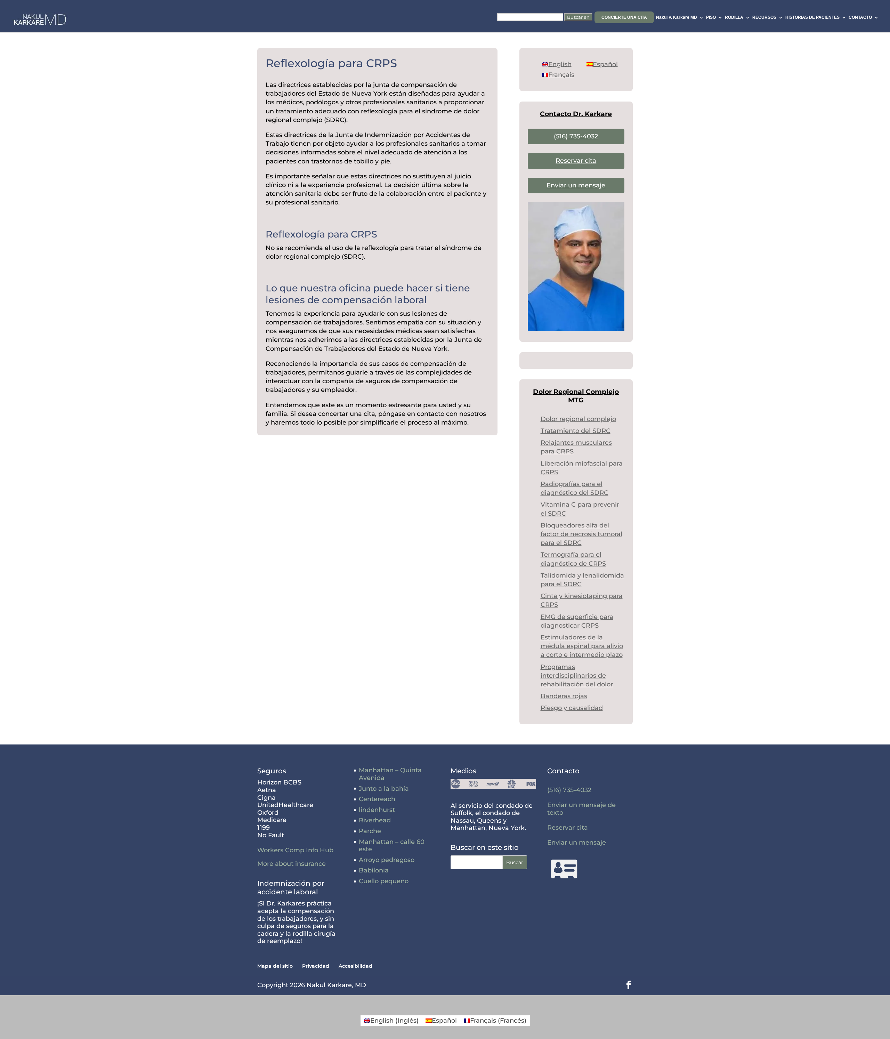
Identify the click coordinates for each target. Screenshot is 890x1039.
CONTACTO (860, 17)
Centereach (377, 799)
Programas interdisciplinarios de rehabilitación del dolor (577, 675)
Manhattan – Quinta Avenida (390, 774)
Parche (370, 831)
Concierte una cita (624, 17)
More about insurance (291, 864)
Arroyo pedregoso (386, 860)
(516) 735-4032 (576, 136)
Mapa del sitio (275, 966)
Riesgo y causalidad (572, 708)
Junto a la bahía (384, 788)
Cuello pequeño (383, 881)
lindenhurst (377, 810)
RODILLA (734, 17)
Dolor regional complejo (578, 419)
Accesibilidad (355, 966)
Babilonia (374, 870)
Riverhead (375, 820)
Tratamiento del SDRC (575, 431)
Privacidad (315, 966)
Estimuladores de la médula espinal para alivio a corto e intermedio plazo (582, 646)
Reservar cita (576, 160)
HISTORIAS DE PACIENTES (812, 17)
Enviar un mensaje (576, 185)
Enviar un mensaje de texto (581, 808)
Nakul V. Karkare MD (676, 17)
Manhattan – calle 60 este (391, 845)
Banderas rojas (564, 696)
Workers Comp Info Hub (295, 850)
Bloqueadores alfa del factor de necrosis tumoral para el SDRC (581, 534)
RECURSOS (764, 17)
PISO (711, 17)
